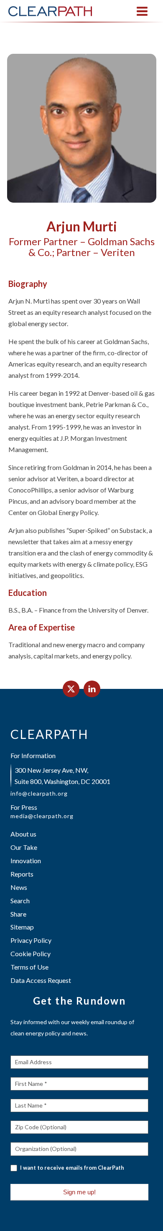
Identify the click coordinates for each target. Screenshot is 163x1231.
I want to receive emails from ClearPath (71, 1167)
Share (18, 914)
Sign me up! (79, 1192)
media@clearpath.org (42, 816)
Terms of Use (29, 967)
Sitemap (22, 927)
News (18, 887)
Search (20, 900)
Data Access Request (40, 980)
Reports (21, 874)
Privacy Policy (30, 940)
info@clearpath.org (39, 793)
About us (23, 834)
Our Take (23, 847)
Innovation (25, 860)
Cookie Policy (30, 953)
